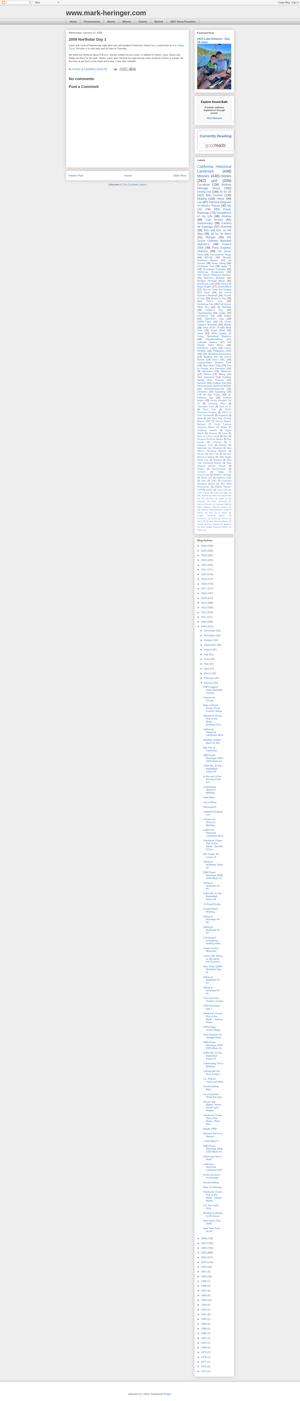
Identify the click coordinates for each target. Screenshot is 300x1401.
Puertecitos (202, 518)
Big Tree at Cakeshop (210, 749)
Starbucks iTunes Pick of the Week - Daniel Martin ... (212, 1196)
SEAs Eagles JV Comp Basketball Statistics (214, 335)
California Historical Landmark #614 (213, 732)
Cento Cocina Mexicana (210, 950)
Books (111, 21)
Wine (212, 498)
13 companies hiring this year (212, 1095)
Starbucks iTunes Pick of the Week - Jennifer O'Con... (213, 845)
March (208, 673)
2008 (204, 1238)
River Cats (209, 409)
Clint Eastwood (206, 377)
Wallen (223, 427)
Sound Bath (226, 496)
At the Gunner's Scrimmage (211, 1176)
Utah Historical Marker (218, 521)
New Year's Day (212, 365)
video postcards (219, 501)
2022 (204, 564)
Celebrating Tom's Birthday (213, 1065)
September (210, 644)
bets (225, 436)
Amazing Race (217, 403)
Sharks (200, 469)
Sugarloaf (223, 415)
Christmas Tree (205, 266)
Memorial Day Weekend (209, 448)
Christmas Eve (205, 304)
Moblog (202, 198)
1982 (204, 1338)
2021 (204, 569)
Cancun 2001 (222, 490)
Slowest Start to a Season (213, 1135)
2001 (204, 1271)
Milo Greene (214, 195)
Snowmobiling (211, 1182)
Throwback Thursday (214, 269)
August (208, 649)
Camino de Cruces (209, 699)
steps (200, 333)
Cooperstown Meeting (210, 910)
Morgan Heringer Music (211, 280)
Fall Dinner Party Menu (214, 343)
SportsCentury (219, 469)
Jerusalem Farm (205, 406)
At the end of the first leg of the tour (212, 779)
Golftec (216, 493)
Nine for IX (225, 406)
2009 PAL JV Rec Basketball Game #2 (212, 896)
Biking (222, 374)
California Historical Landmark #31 (212, 1167)
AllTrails (208, 257)
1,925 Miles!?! (211, 1141)
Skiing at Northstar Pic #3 (211, 930)
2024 (204, 555)
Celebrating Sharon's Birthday (209, 790)
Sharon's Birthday (214, 277)
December (210, 630)
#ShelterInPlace (214, 339)
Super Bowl (218, 330)
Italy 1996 (201, 510)
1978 (204, 1357)
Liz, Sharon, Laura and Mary (213, 1080)
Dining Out (204, 191)
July (206, 654)
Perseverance (92, 21)
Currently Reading (216, 136)
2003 (204, 1262)
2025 (204, 550)
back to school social (208, 436)
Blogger (167, 1394)
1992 (204, 1309)
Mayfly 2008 (210, 1128)
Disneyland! (209, 807)
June (207, 659)
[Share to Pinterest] (134, 69)
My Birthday (224, 307)
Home (73, 21)
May (206, 663)
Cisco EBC (218, 359)
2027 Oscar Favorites (182, 21)
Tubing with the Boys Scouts (211, 1072)
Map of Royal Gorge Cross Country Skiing (212, 708)
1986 (204, 1333)
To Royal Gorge (211, 904)
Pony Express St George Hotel (212, 1036)
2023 (204, 560)
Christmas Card (206, 283)
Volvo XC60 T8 (211, 327)
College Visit (219, 383)
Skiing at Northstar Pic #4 (211, 919)
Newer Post (76, 175)
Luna (224, 433)
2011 (204, 617)
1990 (204, 1319)
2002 (204, 1266)
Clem (207, 292)
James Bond (224, 286)
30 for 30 (225, 191)
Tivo (203, 498)
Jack (203, 481)
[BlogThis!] (124, 69)
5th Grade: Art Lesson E (211, 855)
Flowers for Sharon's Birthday (209, 822)
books (226, 176)
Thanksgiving (204, 313)
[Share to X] (128, 69)
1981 (204, 1342)
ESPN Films (204, 321)
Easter (227, 315)
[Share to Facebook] (131, 69)
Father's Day (214, 310)
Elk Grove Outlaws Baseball (214, 323)
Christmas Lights (207, 347)
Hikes (220, 198)
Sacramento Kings (220, 254)
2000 (204, 1276)
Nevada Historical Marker (214, 259)
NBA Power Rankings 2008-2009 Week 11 (213, 1045)
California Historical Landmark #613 (213, 832)
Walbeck (227, 524)
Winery (200, 530)
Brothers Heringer (222, 475)
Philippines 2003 (222, 350)
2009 (204, 626)
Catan (222, 313)
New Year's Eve (209, 301)
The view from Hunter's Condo (213, 999)
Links (213, 481)
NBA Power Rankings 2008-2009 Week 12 (213, 875)
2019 (204, 579)
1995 (204, 1300)
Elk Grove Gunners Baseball (214, 294)
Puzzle (214, 518)
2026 (204, 545)
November (210, 635)
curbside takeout (207, 342)
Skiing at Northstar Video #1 (213, 864)
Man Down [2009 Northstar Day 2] (212, 969)
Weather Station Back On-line (212, 741)
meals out (223, 498)
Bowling (218, 460)
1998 (204, 1285)
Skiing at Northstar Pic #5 (211, 885)
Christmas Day (206, 315)
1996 (204, 1295)
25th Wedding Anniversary (216, 353)
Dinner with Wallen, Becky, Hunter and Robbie (212, 1106)
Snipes (214, 496)
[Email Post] (114, 69)
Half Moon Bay (214, 418)
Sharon (225, 518)
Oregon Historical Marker (211, 515)
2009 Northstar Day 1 (211, 1007)
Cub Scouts (214, 219)
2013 (204, 607)
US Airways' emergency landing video (211, 940)
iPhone (207, 374)
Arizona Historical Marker (210, 439)
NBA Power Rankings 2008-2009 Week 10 (213, 1149)
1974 (204, 1371)
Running (226, 226)
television (201, 501)
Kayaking (220, 391)
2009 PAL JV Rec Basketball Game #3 (212, 768)
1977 (204, 1361)
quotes (209, 490)
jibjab (199, 418)
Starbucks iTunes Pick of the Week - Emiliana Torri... (213, 720)
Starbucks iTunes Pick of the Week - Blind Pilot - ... (212, 1119)
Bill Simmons (204, 371)
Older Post (179, 175)
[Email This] (121, 69)
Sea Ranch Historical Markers (214, 274)
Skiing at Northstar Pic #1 (211, 990)
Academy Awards (207, 430)
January (209, 682)
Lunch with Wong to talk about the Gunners (212, 958)
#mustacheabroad (214, 388)
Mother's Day (218, 298)
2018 (204, 583)
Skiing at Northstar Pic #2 (211, 980)
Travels (143, 21)
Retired (159, 21)
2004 (204, 1257)
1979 (204, 1352)
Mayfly (227, 324)
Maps (225, 493)
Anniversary (205, 223)
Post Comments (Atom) (134, 184)
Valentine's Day (214, 318)
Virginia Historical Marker (208, 524)
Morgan (210, 237)
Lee (199, 202)
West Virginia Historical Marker (214, 527)
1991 (204, 1314)
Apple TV (226, 266)
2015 (204, 598)
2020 (204, 574)
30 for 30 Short (221, 233)
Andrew (226, 216)
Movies (127, 21)
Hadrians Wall (222, 504)
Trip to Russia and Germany (214, 367)
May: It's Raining (212, 1187)
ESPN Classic (203, 493)
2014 (204, 602)
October (209, 640)
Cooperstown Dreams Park (214, 362)
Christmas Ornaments (210, 272)
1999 (204, 1281)
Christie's (202, 391)
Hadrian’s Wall (223, 478)
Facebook (203, 184)
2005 (204, 1252)
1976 (204, 1366)
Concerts (217, 442)
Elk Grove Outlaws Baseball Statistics (214, 241)
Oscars (201, 454)
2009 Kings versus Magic (211, 1028)
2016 (204, 593)
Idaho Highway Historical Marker (212, 507)
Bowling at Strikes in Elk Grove (213, 1214)
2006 (204, 1248)
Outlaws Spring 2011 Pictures (214, 378)
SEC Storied (202, 496)
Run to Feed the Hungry (217, 289)
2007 (204, 1243)
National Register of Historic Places (214, 204)
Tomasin (201, 472)
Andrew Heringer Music (214, 186)
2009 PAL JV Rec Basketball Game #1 (212, 1055)
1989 (204, 1323)
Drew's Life (206, 478)
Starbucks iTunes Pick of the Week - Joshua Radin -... (212, 1017)
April (207, 668)
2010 (204, 621)
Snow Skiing (219, 263)
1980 (204, 1347)
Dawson (213, 433)
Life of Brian (209, 802)
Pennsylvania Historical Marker (214, 385)
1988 (204, 1328)
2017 (204, 588)
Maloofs (223, 445)
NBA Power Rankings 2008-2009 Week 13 (213, 758)
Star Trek (213, 454)
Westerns (226, 371)
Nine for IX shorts (218, 513)
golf (214, 180)
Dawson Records (204, 504)
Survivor (201, 383)
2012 (204, 612)
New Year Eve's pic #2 (211, 1230)
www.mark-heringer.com (106, 13)
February (209, 678)
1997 (204, 1290)
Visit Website (214, 118)
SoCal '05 (201, 521)
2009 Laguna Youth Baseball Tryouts (212, 689)
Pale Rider (209, 797)
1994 (204, 1304)
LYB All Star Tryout (208, 394)
